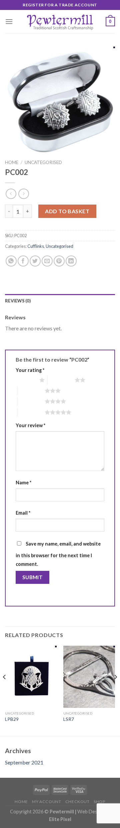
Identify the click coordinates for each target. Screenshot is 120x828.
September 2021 (24, 762)
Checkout (77, 801)
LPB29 (12, 719)
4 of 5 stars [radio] (31, 401)
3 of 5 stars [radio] (31, 390)
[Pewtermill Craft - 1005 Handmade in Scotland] (60, 21)
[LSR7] (89, 677)
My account (46, 801)
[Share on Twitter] (35, 260)
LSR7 (68, 719)
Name (23, 482)
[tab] (60, 300)
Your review (30, 425)
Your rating (30, 370)
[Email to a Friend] (47, 260)
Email (23, 513)
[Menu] (9, 21)
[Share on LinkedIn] (71, 260)
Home (11, 162)
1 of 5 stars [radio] (25, 380)
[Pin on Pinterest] (59, 260)
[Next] (115, 690)
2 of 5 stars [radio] (61, 380)
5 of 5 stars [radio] (31, 412)
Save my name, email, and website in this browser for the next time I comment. (58, 554)
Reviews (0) (18, 300)
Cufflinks (35, 246)
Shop (99, 801)
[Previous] (4, 690)
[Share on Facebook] (23, 260)
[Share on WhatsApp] (11, 260)
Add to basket (67, 211)
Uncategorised (43, 162)
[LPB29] (31, 677)
